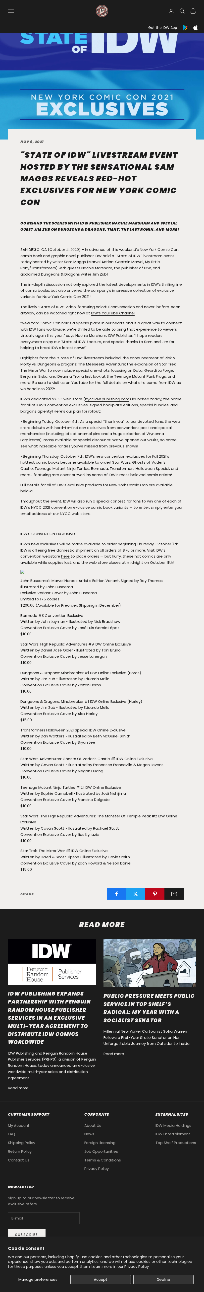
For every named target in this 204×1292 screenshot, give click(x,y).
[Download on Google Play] (185, 27)
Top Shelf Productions (175, 1142)
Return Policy (20, 1151)
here (65, 556)
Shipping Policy (21, 1142)
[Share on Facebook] (116, 893)
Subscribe (26, 1234)
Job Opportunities (101, 1151)
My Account (19, 1125)
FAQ (11, 1134)
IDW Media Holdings (173, 1125)
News (89, 1134)
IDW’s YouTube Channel (113, 313)
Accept (100, 1279)
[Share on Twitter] (135, 893)
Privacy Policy (136, 1266)
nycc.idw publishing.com (107, 399)
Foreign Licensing (99, 1142)
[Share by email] (174, 893)
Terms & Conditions (102, 1160)
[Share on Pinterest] (155, 893)
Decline (163, 1279)
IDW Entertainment (172, 1134)
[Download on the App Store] (195, 27)
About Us (92, 1125)
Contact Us (18, 1160)
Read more (18, 1087)
